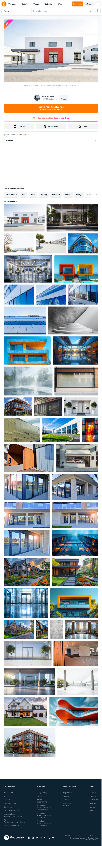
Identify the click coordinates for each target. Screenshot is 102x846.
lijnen (68, 193)
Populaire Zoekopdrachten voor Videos (44, 822)
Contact (66, 795)
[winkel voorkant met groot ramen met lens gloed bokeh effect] (19, 293)
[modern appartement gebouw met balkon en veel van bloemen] (74, 602)
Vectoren (12, 4)
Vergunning (42, 791)
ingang (44, 193)
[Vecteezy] (3, 3)
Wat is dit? (26, 135)
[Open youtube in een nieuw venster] (53, 836)
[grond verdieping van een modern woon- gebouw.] (29, 457)
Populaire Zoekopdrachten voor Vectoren (44, 806)
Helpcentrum (68, 791)
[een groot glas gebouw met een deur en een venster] (26, 602)
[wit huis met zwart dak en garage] (25, 710)
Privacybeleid (91, 837)
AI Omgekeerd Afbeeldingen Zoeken (13, 814)
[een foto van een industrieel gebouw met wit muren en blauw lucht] (61, 429)
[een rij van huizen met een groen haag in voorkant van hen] (42, 628)
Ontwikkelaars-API (11, 809)
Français (91, 806)
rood (33, 193)
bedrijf (79, 193)
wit (23, 193)
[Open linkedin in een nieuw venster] (37, 836)
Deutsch (91, 802)
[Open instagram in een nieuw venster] (33, 836)
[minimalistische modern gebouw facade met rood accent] (24, 216)
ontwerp (56, 193)
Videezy (7, 798)
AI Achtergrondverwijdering (14, 819)
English (91, 791)
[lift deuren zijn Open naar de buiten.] (90, 429)
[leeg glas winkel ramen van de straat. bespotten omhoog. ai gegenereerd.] (48, 405)
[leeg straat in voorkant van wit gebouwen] (51, 242)
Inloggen (89, 4)
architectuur (11, 193)
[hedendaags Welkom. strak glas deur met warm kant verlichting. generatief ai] (72, 216)
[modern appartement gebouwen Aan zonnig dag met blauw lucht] (27, 349)
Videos (36, 4)
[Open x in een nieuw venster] (49, 836)
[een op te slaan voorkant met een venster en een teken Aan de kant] (77, 457)
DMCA (39, 795)
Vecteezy (7, 795)
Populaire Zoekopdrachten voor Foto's (44, 814)
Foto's (24, 4)
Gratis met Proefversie (51, 108)
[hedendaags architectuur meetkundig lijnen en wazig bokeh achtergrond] (75, 542)
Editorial (48, 4)
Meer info (9, 139)
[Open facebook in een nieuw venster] (29, 836)
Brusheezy (8, 791)
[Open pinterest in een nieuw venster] (41, 836)
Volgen (63, 99)
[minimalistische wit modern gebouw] (77, 680)
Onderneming (10, 802)
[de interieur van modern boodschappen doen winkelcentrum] (75, 349)
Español (91, 795)
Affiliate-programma (42, 799)
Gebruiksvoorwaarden (76, 837)
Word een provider (67, 803)
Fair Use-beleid (88, 838)
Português (92, 798)
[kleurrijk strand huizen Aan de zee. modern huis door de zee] (76, 267)
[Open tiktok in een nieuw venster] (45, 836)
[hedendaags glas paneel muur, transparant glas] (28, 379)
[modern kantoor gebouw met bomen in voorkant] (19, 242)
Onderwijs (8, 806)
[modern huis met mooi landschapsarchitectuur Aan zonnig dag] (75, 571)
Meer (60, 4)
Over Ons (66, 798)
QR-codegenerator (11, 824)
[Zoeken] (89, 10)
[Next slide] (92, 193)
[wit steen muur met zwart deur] (56, 628)
